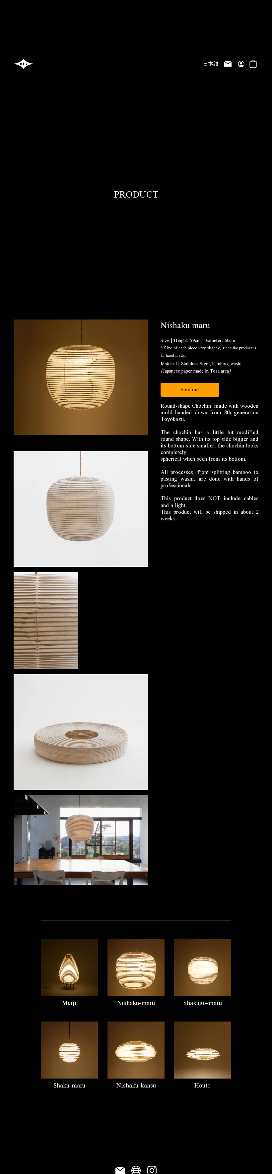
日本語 (211, 64)
